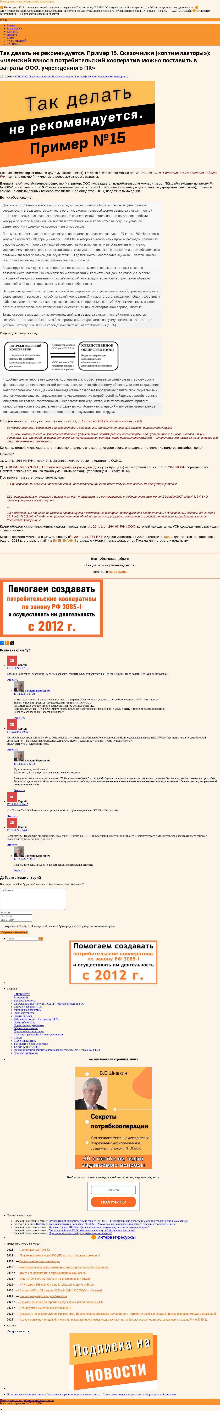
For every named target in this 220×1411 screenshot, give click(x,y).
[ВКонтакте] (2, 643)
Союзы (18, 1037)
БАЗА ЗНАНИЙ (16, 40)
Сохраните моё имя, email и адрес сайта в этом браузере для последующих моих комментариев (59, 926)
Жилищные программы (27, 1009)
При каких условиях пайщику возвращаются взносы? (80, 1233)
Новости (12, 34)
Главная (11, 25)
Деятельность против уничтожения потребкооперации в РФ (49, 1003)
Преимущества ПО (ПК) (34, 1249)
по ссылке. (118, 571)
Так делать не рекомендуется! (92, 76)
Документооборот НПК (28, 1006)
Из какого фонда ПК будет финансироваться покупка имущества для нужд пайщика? (99, 1227)
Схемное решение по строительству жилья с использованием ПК (61, 1302)
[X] (12, 643)
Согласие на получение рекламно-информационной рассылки (139, 1394)
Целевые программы (26, 1053)
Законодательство (40, 76)
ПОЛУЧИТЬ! (113, 1202)
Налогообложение (62, 76)
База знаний (21, 997)
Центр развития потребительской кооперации (27, 1)
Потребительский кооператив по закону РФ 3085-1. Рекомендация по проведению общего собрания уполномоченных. (118, 1220)
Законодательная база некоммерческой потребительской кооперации (63, 1267)
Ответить (12, 679)
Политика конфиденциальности (26, 1394)
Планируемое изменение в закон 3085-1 (45, 1307)
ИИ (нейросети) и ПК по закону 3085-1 (37, 1019)
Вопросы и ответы (25, 1000)
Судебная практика (25, 1040)
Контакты (12, 31)
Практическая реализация (29, 1031)
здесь (167, 537)
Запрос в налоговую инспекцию (39, 1261)
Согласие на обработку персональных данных (74, 1394)
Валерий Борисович (37, 690)
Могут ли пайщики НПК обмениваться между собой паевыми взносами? (92, 1230)
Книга (10, 37)
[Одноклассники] (7, 643)
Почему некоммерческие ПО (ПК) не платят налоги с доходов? (60, 1255)
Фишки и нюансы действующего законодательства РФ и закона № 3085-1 (57, 1049)
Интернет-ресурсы (116, 1237)
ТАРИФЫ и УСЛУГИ (27, 1046)
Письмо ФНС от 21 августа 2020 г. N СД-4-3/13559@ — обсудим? (60, 1290)
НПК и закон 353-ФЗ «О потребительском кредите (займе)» (57, 1284)
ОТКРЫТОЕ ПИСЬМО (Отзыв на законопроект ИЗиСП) (54, 1278)
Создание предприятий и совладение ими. (39, 1034)
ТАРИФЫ (13, 43)
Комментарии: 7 (118, 76)
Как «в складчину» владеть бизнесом (43, 1296)
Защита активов (23, 1016)
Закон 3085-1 (14, 28)
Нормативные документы (29, 1025)
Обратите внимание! (26, 1028)
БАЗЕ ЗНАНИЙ (64, 540)
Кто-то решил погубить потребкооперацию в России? (53, 1273)
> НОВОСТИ (20, 76)
